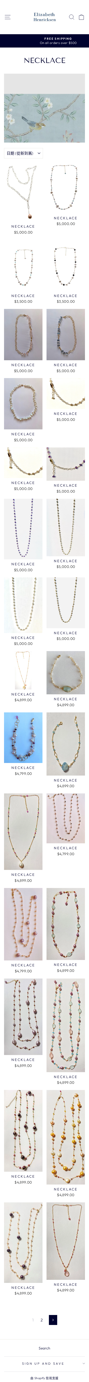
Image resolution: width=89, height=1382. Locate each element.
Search (44, 1348)
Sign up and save (43, 1363)
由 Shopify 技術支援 (44, 1378)
